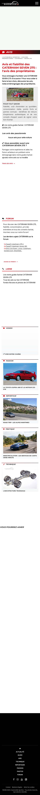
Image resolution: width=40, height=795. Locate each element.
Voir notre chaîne (13, 354)
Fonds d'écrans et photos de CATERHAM (19, 282)
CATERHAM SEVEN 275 (27, 224)
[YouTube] (22, 779)
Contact (8, 787)
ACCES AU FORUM (10, 261)
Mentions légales (17, 787)
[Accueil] (20, 748)
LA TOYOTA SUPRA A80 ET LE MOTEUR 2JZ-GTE (19, 388)
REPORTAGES (20, 765)
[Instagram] (18, 779)
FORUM (20, 775)
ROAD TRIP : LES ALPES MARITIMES (16, 422)
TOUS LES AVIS (7, 163)
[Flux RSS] (26, 779)
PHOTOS (20, 771)
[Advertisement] (20, 28)
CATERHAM (19, 58)
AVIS (20, 758)
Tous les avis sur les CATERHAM (16, 280)
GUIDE (20, 755)
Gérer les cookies (29, 787)
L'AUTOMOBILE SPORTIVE (11, 57)
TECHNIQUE (20, 762)
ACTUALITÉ (20, 752)
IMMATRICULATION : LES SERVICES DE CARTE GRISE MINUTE (20, 456)
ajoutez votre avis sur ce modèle (15, 157)
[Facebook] (14, 779)
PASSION (20, 768)
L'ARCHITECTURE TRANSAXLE (14, 491)
